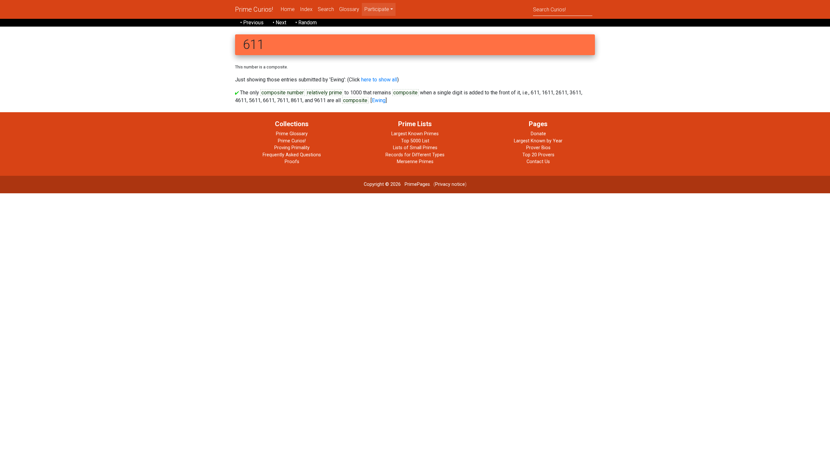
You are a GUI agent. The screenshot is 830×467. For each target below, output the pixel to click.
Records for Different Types (415, 155)
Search (326, 9)
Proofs (292, 161)
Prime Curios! (254, 9)
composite (405, 93)
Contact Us (538, 161)
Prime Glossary (292, 134)
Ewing (378, 100)
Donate (538, 134)
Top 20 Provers (538, 155)
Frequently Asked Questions (292, 155)
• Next (279, 22)
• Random (306, 22)
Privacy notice (450, 184)
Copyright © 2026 (382, 184)
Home (288, 9)
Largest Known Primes (415, 134)
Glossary (349, 9)
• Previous (252, 22)
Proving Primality (292, 147)
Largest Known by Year (538, 141)
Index (306, 9)
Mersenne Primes (415, 161)
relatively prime (324, 93)
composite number (282, 93)
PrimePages (417, 184)
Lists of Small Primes (415, 147)
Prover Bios (538, 147)
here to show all (379, 80)
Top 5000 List (415, 141)
